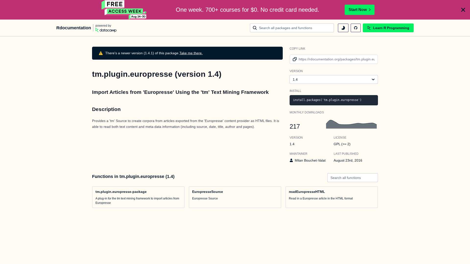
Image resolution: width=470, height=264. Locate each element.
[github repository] (356, 27)
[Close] (463, 10)
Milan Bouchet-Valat (310, 160)
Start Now (358, 10)
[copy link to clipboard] (294, 59)
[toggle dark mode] (343, 27)
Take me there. (191, 53)
